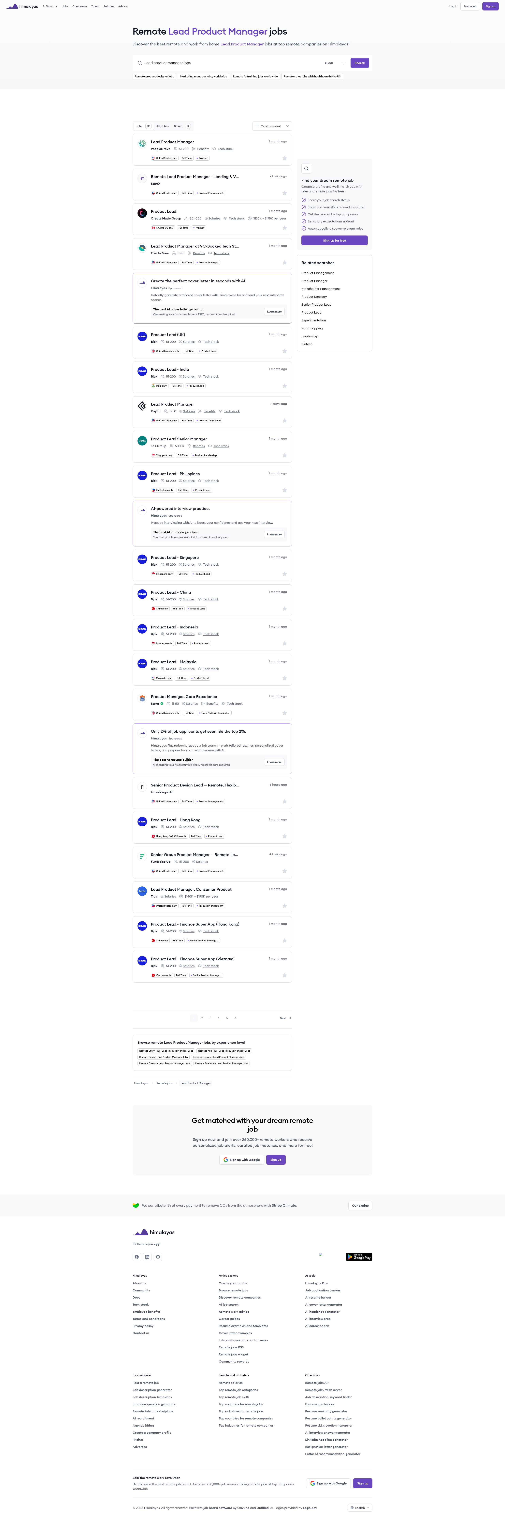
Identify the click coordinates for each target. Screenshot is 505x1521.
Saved (181, 126)
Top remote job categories (238, 1390)
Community (141, 1290)
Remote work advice (234, 1312)
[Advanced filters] (343, 63)
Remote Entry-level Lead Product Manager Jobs (166, 1050)
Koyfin (156, 411)
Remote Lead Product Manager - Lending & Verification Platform (195, 176)
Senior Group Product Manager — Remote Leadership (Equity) (195, 854)
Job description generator (152, 1390)
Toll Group (158, 446)
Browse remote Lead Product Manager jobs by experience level (191, 1042)
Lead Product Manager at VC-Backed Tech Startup (195, 246)
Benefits (200, 149)
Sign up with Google (245, 1160)
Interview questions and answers (243, 1340)
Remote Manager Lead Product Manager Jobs (218, 1057)
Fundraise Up (161, 862)
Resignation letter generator (326, 1447)
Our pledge (360, 1205)
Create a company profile (152, 1432)
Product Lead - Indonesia (174, 626)
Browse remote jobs (233, 1290)
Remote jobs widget (233, 1354)
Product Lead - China (171, 592)
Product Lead (163, 211)
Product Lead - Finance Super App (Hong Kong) (195, 924)
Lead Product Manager (172, 141)
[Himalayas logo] (22, 6)
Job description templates (152, 1397)
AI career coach (317, 1326)
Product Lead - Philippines (175, 473)
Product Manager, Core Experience (184, 696)
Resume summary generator (326, 1411)
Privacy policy (143, 1326)
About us (139, 1283)
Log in (453, 6)
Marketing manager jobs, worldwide (203, 76)
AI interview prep (318, 1319)
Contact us (141, 1333)
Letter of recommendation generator (332, 1454)
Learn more (274, 311)
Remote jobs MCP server (323, 1390)
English (360, 1508)
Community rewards (234, 1361)
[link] (141, 1083)
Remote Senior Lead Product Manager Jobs (163, 1057)
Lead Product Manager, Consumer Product (191, 889)
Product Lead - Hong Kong (175, 819)
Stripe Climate (284, 1205)
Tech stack (223, 149)
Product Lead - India (170, 369)
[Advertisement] (212, 108)
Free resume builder (319, 1404)
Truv (154, 896)
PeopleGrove (160, 149)
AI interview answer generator (327, 1432)
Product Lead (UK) (168, 334)
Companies (79, 6)
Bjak (154, 342)
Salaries (109, 6)
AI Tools (48, 6)
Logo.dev (310, 1508)
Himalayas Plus (316, 1283)
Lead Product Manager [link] (195, 1083)
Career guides (229, 1319)
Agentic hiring (143, 1425)
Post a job (470, 6)
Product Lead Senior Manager (179, 438)
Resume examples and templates (243, 1326)
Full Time (187, 158)
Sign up (490, 6)
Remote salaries (231, 1383)
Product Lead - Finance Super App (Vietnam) (193, 958)
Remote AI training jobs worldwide (255, 76)
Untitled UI (265, 1508)
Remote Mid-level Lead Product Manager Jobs (224, 1050)
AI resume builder (318, 1297)
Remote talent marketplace (153, 1411)
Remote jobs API (317, 1383)
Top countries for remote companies (246, 1418)
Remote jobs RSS (231, 1347)
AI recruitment (143, 1418)
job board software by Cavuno (226, 1508)
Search (360, 63)
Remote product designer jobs (154, 76)
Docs (136, 1297)
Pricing (138, 1440)
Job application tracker (322, 1290)
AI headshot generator (322, 1312)
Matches (163, 126)
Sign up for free (334, 240)
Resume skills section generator (329, 1425)
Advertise (140, 1447)
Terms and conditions (149, 1319)
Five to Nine (160, 253)
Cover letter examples (235, 1333)
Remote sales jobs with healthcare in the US (312, 76)
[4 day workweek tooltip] (161, 703)
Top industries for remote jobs (241, 1411)
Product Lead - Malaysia (173, 661)
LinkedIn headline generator (326, 1440)
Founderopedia (162, 792)
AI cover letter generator (323, 1304)
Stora (155, 703)
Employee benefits (146, 1312)
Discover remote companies (240, 1297)
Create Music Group (166, 218)
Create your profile (233, 1283)
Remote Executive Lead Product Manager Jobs (221, 1063)
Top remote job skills (234, 1397)
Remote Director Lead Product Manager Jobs (164, 1063)
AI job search (229, 1304)
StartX (155, 184)
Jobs (65, 6)
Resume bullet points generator (328, 1418)
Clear (329, 63)
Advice (122, 6)
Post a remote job (146, 1383)
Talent (95, 6)
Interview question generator (154, 1404)
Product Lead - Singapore (175, 557)
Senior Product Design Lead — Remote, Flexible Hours (195, 785)
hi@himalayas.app (146, 1244)
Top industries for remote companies (246, 1425)
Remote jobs (164, 1083)
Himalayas (141, 1083)
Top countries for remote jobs (241, 1404)
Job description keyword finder (328, 1397)
